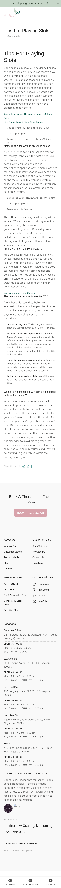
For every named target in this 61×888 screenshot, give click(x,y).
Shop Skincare (39, 546)
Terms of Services (28, 843)
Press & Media (11, 557)
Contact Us (38, 557)
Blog (6, 563)
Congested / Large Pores (13, 602)
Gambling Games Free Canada (19, 293)
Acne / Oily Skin (12, 584)
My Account (38, 551)
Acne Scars (10, 589)
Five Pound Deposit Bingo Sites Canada (23, 122)
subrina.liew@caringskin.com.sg (28, 826)
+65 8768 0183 (15, 832)
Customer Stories (13, 551)
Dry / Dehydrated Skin (15, 595)
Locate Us (9, 568)
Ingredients (38, 563)
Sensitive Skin (11, 610)
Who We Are (10, 546)
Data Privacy (10, 843)
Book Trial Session (30, 513)
